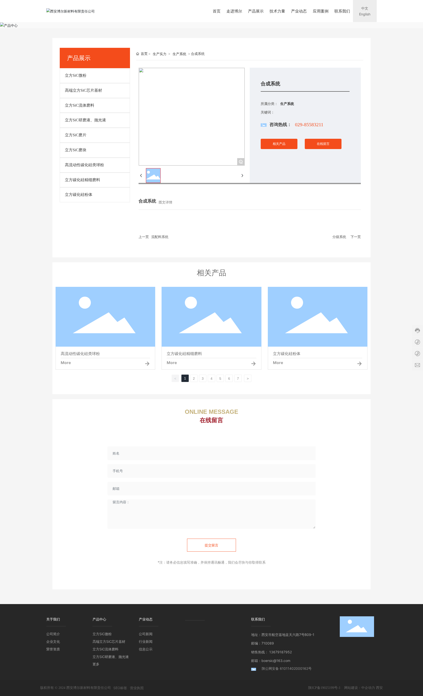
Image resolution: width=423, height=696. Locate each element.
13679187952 (280, 652)
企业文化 (53, 641)
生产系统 (179, 54)
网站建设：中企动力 (359, 687)
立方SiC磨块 (75, 150)
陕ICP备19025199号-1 (324, 688)
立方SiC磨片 (75, 135)
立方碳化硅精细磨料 (82, 180)
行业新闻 (146, 641)
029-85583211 (309, 124)
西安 (379, 687)
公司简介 (53, 634)
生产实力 (159, 54)
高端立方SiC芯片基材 (83, 90)
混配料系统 (159, 237)
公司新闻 (146, 634)
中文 (364, 8)
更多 (96, 664)
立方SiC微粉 (75, 75)
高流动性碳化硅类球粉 (84, 165)
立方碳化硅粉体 (78, 194)
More (66, 363)
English (364, 14)
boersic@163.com (275, 660)
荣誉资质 (53, 649)
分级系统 (339, 237)
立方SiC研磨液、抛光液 (85, 120)
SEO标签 (120, 688)
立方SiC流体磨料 (79, 105)
